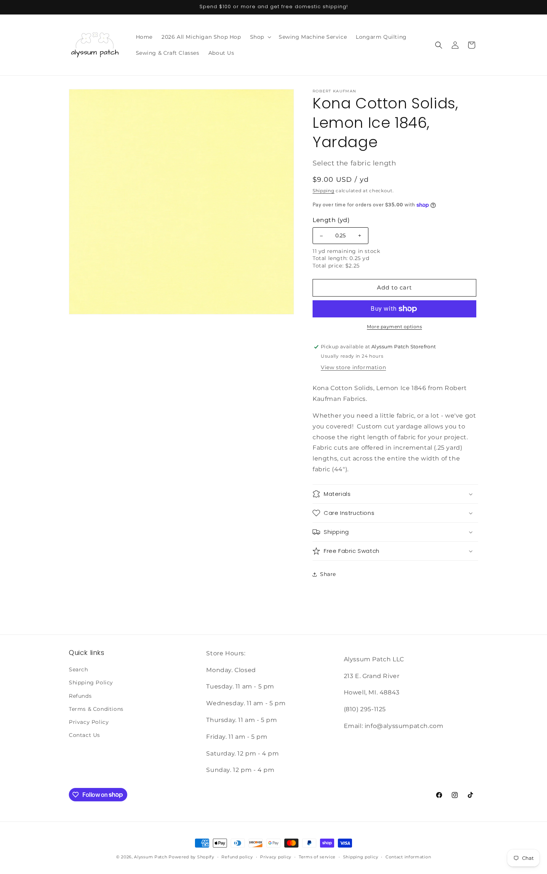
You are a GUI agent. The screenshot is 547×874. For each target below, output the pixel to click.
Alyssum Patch (150, 856)
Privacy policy (275, 856)
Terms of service (317, 856)
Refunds (80, 696)
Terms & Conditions (96, 709)
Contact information (408, 856)
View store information (353, 367)
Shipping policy (360, 856)
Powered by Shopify (191, 856)
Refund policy (237, 856)
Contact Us (84, 735)
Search (78, 669)
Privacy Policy (89, 722)
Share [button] (328, 574)
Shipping (324, 190)
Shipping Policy (91, 683)
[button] (260, 37)
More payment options (394, 326)
